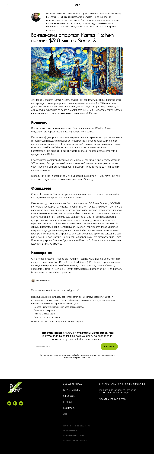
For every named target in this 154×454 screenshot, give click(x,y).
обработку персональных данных (86, 355)
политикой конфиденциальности (77, 358)
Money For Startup (49, 304)
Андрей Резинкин (56, 14)
